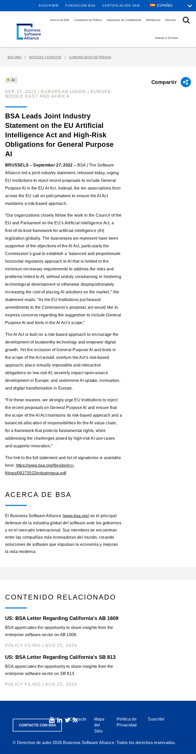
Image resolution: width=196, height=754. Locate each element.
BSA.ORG (14, 57)
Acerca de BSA (59, 19)
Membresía (153, 19)
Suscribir (49, 5)
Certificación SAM (121, 5)
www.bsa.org (76, 516)
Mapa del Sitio (99, 725)
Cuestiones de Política (88, 19)
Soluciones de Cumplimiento (124, 19)
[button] (186, 20)
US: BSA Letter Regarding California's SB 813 (60, 657)
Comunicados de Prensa (90, 57)
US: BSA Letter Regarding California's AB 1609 (61, 618)
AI (12, 80)
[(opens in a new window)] (52, 720)
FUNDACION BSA (80, 5)
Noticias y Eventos (166, 37)
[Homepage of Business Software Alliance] (29, 31)
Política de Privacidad (127, 722)
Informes (170, 19)
